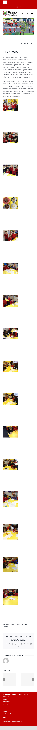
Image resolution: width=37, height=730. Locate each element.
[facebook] (14, 7)
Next (31, 43)
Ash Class (24, 624)
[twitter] (17, 7)
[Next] (33, 679)
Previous (25, 43)
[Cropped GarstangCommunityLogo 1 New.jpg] (10, 12)
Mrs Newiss (7, 624)
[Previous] (4, 679)
